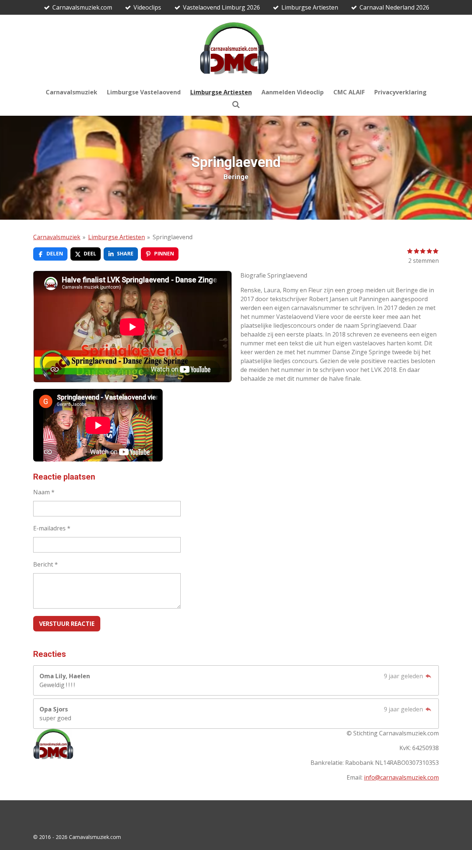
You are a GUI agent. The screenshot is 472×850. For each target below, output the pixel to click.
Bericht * (45, 564)
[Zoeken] (236, 104)
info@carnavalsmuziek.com (401, 777)
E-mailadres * (51, 528)
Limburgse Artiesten (116, 237)
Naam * (44, 492)
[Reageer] (428, 676)
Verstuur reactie (66, 624)
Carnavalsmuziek (56, 237)
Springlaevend (172, 237)
